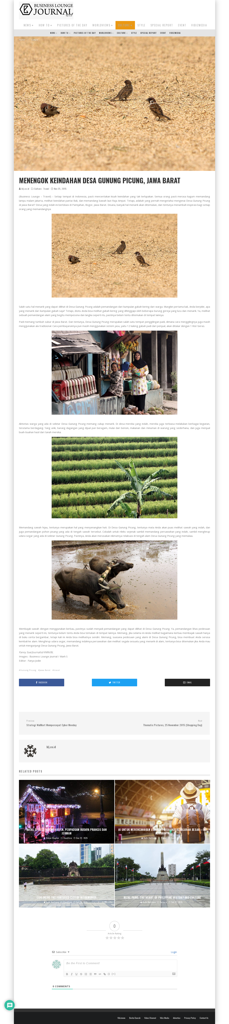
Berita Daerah (134, 1018)
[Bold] (67, 974)
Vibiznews (121, 1018)
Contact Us (204, 1018)
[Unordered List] (90, 974)
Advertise (176, 1018)
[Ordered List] (85, 974)
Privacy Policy (190, 1018)
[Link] (104, 974)
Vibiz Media (164, 1018)
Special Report (162, 25)
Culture (124, 25)
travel (57, 670)
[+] (114, 974)
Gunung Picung (28, 670)
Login (173, 952)
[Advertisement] (149, 9)
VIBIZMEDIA (199, 25)
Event (182, 25)
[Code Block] (100, 974)
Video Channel (150, 1018)
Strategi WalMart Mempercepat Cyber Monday (51, 723)
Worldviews (101, 25)
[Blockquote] (95, 974)
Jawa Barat (45, 670)
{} (109, 974)
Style (141, 25)
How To (44, 25)
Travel (46, 188)
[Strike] (81, 974)
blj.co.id (25, 188)
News (27, 25)
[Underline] (76, 974)
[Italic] (71, 974)
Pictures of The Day (72, 25)
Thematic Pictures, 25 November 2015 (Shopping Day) (172, 723)
